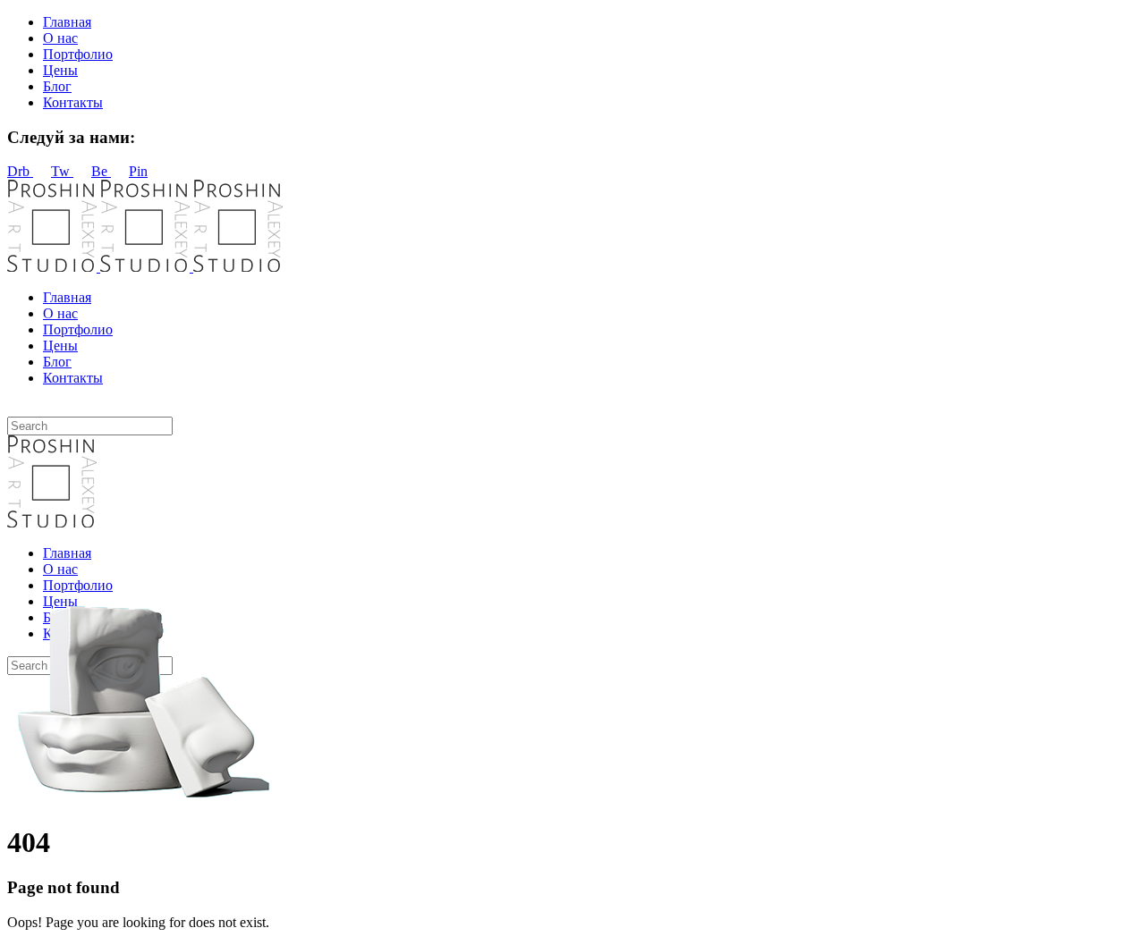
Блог (57, 86)
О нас (60, 38)
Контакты (73, 102)
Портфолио (78, 54)
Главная (67, 22)
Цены (60, 70)
